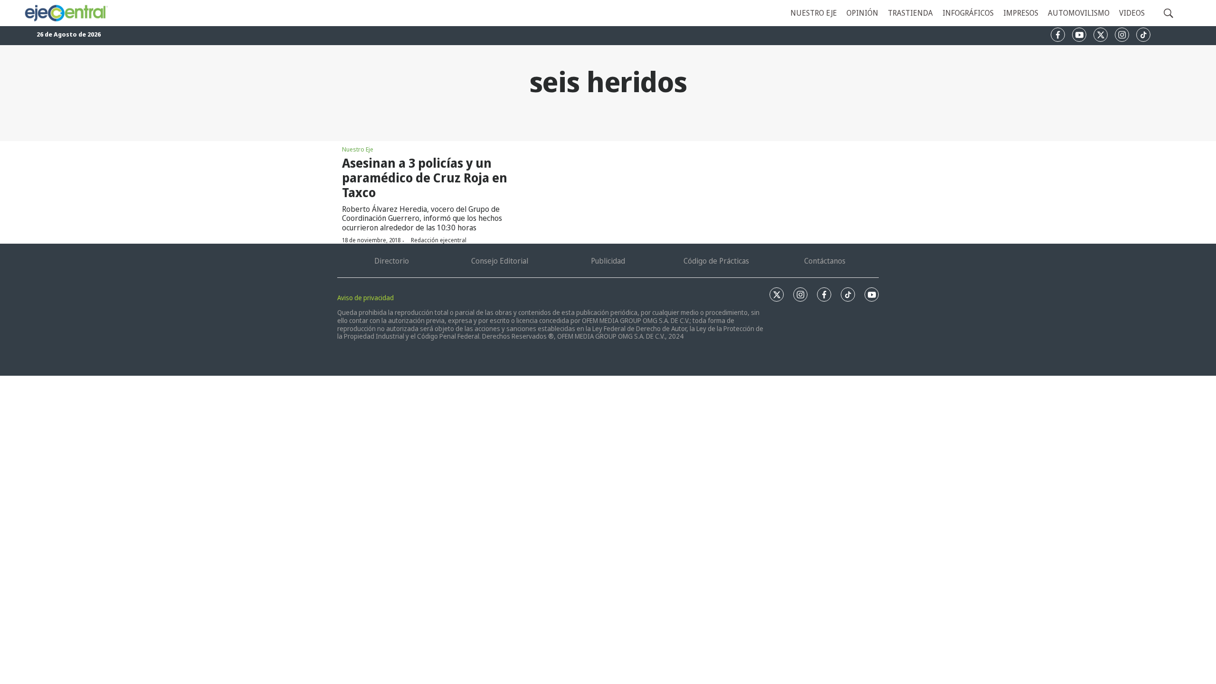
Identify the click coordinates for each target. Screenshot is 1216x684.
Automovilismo (1079, 13)
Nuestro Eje (357, 149)
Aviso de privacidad (365, 297)
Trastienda (910, 13)
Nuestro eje (813, 13)
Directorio (391, 261)
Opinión (862, 13)
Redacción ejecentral (438, 240)
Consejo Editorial (499, 261)
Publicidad (608, 261)
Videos (1132, 13)
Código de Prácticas (716, 261)
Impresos (1020, 13)
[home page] (66, 13)
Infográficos (968, 13)
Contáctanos (825, 261)
